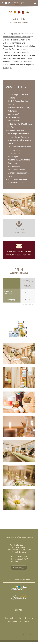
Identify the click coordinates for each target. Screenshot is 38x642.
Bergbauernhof (14, 621)
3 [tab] (26, 304)
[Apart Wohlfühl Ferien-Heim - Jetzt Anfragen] (6, 3)
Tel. (19, 556)
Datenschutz (27, 635)
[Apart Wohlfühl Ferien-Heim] (19, 3)
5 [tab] (29, 304)
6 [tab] (30, 304)
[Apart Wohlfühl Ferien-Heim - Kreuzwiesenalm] (19, 590)
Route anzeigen (19, 567)
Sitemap (9, 635)
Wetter (27, 621)
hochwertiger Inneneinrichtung (16, 36)
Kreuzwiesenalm (26, 618)
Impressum (17, 635)
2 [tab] (25, 304)
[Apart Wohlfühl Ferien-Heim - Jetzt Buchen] (9, 3)
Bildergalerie (10, 618)
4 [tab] (27, 304)
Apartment (15, 33)
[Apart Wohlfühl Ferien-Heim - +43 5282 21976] (2, 3)
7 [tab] (32, 304)
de (28, 3)
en (31, 3)
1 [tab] (23, 304)
